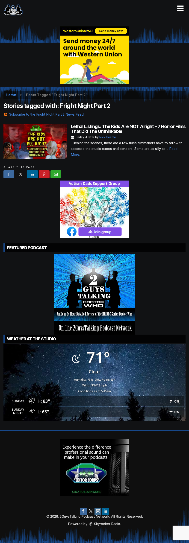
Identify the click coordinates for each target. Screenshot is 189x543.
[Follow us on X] (90, 511)
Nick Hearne (107, 137)
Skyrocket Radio (106, 524)
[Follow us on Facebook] (83, 511)
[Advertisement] (94, 55)
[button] (180, 8)
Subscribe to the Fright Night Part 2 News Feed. (47, 114)
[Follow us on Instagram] (97, 511)
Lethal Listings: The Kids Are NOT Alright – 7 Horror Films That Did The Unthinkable (128, 129)
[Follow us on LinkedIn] (105, 511)
